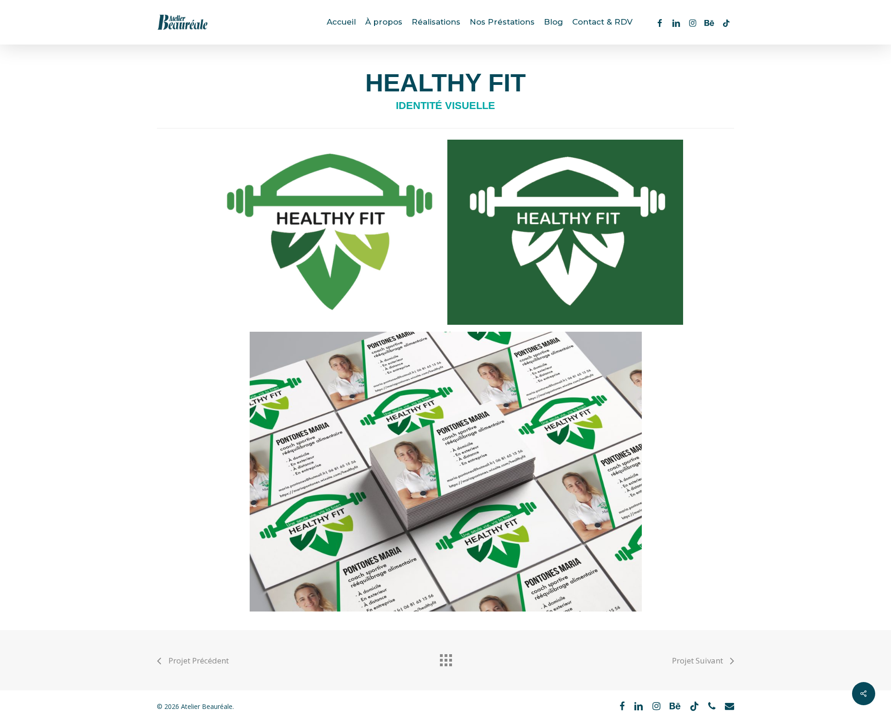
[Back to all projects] (445, 658)
